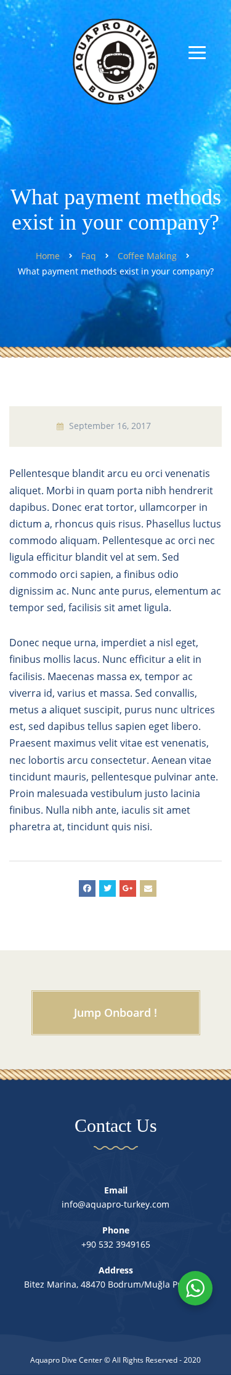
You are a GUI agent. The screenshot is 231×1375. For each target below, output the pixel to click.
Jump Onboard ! (115, 1012)
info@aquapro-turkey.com (115, 1204)
